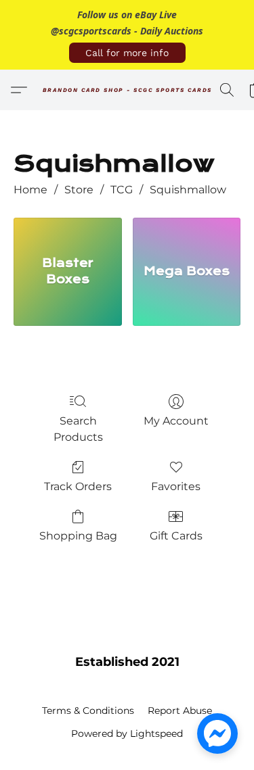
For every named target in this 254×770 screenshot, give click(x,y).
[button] (127, 53)
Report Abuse (180, 710)
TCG (121, 189)
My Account (176, 420)
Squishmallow (188, 189)
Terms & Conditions (88, 710)
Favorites (175, 486)
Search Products (78, 428)
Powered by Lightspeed (127, 733)
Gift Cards (176, 535)
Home (30, 189)
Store (78, 189)
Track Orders (78, 486)
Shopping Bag (78, 535)
